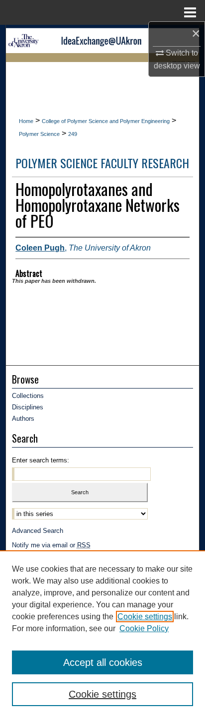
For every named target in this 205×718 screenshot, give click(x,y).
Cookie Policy (144, 628)
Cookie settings (144, 616)
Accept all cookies (102, 662)
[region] (102, 634)
